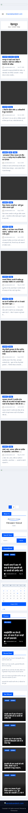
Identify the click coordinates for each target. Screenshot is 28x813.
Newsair (22, 808)
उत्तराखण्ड (11, 57)
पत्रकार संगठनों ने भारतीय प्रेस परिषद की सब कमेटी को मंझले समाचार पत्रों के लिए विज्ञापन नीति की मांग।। (13, 401)
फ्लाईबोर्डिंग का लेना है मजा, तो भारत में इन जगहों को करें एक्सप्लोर (14, 635)
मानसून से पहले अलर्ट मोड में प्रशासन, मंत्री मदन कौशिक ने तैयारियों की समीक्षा (11, 62)
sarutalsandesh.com (10, 67)
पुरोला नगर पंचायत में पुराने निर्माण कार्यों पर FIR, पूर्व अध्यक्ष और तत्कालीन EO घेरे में (13, 791)
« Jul (3, 609)
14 (17, 593)
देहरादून (16, 57)
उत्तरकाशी (5, 57)
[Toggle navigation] (3, 14)
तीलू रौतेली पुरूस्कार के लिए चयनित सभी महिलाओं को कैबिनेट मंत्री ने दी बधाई (13, 351)
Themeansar (13, 810)
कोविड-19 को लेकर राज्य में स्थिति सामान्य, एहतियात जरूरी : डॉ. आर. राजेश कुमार (13, 232)
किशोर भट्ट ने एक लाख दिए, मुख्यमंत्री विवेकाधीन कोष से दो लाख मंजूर (13, 741)
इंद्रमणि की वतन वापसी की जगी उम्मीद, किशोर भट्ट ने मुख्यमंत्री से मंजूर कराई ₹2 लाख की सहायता (13, 767)
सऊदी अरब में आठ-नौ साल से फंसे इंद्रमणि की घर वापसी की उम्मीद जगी (13, 568)
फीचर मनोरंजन (7, 622)
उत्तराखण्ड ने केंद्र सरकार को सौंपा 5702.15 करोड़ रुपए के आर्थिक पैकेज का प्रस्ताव (13, 157)
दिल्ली (10, 152)
